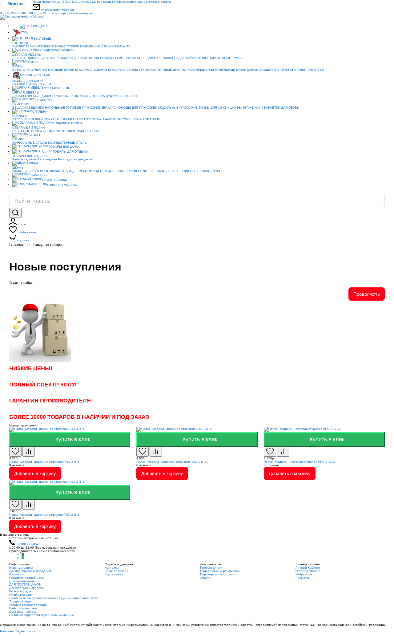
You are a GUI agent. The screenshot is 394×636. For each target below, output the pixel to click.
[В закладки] (15, 452)
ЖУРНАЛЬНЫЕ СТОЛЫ (29, 142)
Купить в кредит (101, 1)
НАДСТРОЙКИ (184, 58)
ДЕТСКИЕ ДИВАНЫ (26, 58)
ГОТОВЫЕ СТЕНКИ (65, 46)
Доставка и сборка (157, 1)
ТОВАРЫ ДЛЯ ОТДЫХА (70, 151)
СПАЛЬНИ (39, 111)
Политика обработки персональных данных (41, 615)
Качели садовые (24, 159)
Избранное (26, 232)
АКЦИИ (205, 577)
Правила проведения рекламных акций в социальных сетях (53, 598)
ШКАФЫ (236, 107)
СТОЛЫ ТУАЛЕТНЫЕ (105, 119)
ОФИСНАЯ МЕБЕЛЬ (62, 184)
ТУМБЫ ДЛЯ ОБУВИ (214, 107)
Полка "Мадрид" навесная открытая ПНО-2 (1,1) (44, 514)
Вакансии (16, 574)
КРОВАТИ (124, 58)
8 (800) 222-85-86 (46, 13)
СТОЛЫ (32, 84)
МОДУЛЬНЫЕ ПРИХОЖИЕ (178, 107)
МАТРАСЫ (39, 175)
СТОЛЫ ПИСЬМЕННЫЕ (213, 58)
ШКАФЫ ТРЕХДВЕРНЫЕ (107, 171)
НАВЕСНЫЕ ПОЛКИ (27, 131)
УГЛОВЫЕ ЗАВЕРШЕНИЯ (80, 131)
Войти (21, 224)
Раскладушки (47, 159)
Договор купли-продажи (26, 588)
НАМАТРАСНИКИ (54, 180)
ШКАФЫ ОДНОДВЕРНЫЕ (69, 171)
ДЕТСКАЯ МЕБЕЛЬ (60, 50)
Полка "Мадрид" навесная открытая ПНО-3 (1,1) (299, 461)
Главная (16, 244)
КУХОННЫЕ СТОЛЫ (123, 69)
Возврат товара (116, 571)
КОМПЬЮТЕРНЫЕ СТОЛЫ (67, 142)
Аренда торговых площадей (30, 571)
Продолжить (366, 294)
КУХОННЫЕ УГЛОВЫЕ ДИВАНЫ (163, 69)
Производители (211, 567)
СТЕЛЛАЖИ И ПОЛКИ (66, 123)
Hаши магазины (44, 1)
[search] (15, 213)
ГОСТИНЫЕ (42, 38)
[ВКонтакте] (23, 554)
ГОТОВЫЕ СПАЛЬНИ (27, 119)
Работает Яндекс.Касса (17, 631)
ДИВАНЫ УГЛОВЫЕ (56, 96)
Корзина (23, 240)
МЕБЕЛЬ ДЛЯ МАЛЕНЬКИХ (152, 58)
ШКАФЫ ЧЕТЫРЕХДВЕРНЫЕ (177, 171)
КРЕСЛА (98, 96)
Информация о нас (128, 1)
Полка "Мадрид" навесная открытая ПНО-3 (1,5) (44, 461)
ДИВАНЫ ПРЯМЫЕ (26, 96)
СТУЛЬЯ (300, 69)
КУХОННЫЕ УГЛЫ (200, 69)
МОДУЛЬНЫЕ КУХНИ (230, 69)
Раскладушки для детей (75, 159)
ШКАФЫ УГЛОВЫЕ (141, 171)
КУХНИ (32, 62)
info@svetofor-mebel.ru (57, 9)
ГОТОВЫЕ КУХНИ (61, 69)
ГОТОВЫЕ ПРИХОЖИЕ (83, 107)
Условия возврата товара (28, 604)
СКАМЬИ (18, 84)
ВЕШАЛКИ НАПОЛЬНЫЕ (47, 107)
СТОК (24, 32)
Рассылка (303, 577)
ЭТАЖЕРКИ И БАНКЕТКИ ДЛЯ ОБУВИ (271, 107)
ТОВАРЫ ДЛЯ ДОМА (63, 146)
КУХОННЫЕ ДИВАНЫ (91, 69)
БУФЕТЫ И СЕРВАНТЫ (29, 69)
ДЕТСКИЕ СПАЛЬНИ (57, 58)
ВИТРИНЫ (42, 46)
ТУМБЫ (237, 58)
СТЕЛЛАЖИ (51, 131)
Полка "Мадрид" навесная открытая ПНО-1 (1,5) (171, 461)
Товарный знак (20, 601)
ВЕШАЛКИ (20, 107)
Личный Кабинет (308, 567)
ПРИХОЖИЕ (44, 100)
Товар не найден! (49, 244)
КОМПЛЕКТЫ (81, 96)
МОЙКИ (252, 69)
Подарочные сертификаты (219, 571)
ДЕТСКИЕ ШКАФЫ (87, 58)
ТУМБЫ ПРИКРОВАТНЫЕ (141, 119)
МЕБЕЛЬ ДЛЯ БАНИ (35, 75)
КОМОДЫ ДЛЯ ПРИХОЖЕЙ (137, 107)
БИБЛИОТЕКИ (23, 46)
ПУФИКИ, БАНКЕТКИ (121, 96)
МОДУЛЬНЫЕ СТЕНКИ (97, 46)
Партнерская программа (218, 574)
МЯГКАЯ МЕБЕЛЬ (57, 88)
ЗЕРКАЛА (108, 107)
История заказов (308, 571)
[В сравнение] (28, 452)
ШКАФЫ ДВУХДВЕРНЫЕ (30, 171)
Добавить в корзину (35, 473)
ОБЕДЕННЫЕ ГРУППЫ (276, 69)
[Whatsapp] (23, 557)
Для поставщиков (21, 581)
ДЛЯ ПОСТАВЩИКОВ (73, 1)
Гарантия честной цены (26, 577)
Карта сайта (114, 574)
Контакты (112, 567)
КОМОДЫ (109, 58)
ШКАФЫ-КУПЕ (210, 171)
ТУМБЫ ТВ (123, 46)
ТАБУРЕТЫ (315, 69)
